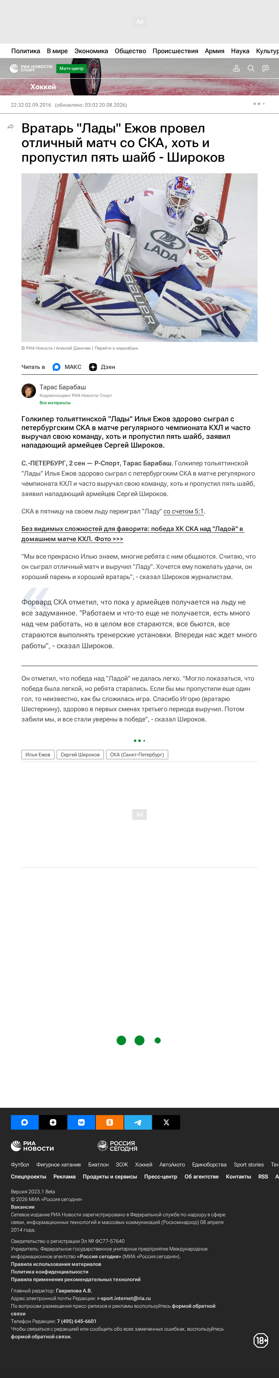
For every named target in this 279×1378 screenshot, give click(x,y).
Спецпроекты (28, 1176)
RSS (263, 1176)
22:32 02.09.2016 (31, 105)
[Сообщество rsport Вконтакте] (81, 1122)
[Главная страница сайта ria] (12, 68)
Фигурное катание (58, 1164)
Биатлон (98, 1164)
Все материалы (55, 402)
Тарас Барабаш (63, 387)
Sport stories (249, 1164)
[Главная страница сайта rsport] (47, 68)
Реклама (64, 1176)
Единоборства (209, 1164)
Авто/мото (172, 1164)
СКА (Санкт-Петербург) (137, 754)
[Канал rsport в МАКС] (25, 1122)
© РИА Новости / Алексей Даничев (56, 348)
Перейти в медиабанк (116, 348)
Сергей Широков (80, 754)
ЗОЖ (122, 1164)
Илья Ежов (37, 754)
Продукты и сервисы (110, 1176)
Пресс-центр (160, 1176)
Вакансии (23, 1207)
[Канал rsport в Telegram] (138, 1122)
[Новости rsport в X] (166, 1122)
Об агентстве (202, 1176)
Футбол (20, 1164)
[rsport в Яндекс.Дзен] (53, 1122)
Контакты (238, 1176)
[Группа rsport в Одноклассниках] (110, 1122)
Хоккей (143, 1164)
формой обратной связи (40, 1336)
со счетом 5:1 (183, 511)
